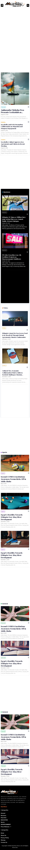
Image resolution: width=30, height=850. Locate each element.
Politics (6, 308)
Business (7, 192)
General (5, 604)
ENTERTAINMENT (6, 824)
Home (2, 833)
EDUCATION (4, 820)
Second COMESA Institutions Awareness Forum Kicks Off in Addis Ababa (13, 479)
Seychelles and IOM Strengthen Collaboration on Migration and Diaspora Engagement (12, 126)
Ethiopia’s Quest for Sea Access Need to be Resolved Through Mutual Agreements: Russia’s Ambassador (15, 335)
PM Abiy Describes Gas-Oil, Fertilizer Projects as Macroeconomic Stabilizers (11, 257)
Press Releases (5, 826)
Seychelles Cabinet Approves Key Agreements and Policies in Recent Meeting (13, 144)
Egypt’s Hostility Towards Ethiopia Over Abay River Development (12, 517)
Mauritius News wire (17, 845)
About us (3, 835)
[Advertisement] (15, 23)
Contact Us (4, 842)
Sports (4, 452)
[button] (28, 5)
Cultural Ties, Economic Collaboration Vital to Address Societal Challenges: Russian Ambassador (12, 374)
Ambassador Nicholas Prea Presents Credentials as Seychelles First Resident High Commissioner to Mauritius (14, 113)
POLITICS (3, 817)
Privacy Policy (5, 837)
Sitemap (3, 840)
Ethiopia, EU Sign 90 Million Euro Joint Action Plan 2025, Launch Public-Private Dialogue (13, 219)
